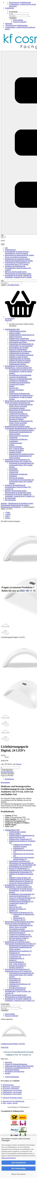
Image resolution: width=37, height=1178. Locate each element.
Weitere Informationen (18, 1174)
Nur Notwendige (18, 1169)
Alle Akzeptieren (18, 1163)
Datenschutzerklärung (9, 1158)
